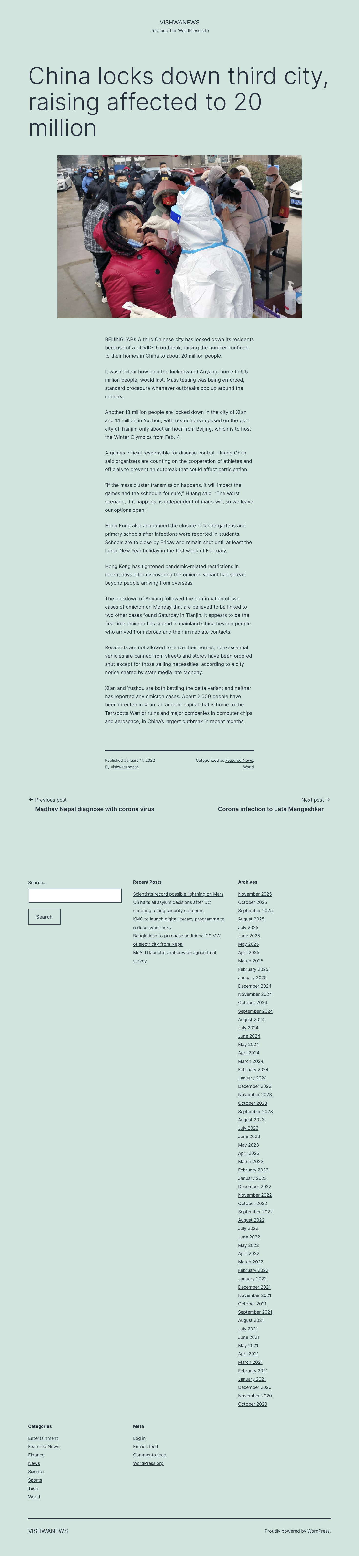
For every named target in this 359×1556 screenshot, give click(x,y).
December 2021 (254, 1287)
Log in (139, 1438)
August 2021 (251, 1320)
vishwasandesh (125, 766)
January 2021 (252, 1379)
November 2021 (254, 1295)
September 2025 (255, 910)
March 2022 (250, 1261)
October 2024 (252, 1002)
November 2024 (255, 994)
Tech (33, 1488)
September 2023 (255, 1111)
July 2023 (248, 1128)
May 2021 (248, 1345)
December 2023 (254, 1086)
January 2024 (252, 1077)
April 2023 (248, 1153)
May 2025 (248, 944)
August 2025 (251, 918)
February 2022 (253, 1270)
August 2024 (251, 1019)
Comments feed (149, 1454)
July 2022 (248, 1228)
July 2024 (248, 1027)
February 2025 (253, 969)
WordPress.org (148, 1463)
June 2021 (248, 1337)
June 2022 (249, 1236)
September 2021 (255, 1312)
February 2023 (253, 1169)
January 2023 (252, 1178)
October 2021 (252, 1303)
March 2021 (250, 1362)
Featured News (239, 760)
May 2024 (248, 1044)
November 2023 (255, 1094)
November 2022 (255, 1195)
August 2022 (251, 1220)
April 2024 (249, 1052)
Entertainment (43, 1438)
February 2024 (253, 1069)
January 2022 (252, 1278)
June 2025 (249, 935)
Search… (37, 882)
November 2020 (255, 1395)
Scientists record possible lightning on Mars (178, 894)
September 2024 (255, 1011)
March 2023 (250, 1161)
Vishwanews (180, 22)
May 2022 (248, 1245)
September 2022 (255, 1211)
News (34, 1463)
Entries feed (145, 1446)
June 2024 (249, 1036)
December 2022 (254, 1186)
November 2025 (255, 894)
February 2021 (253, 1370)
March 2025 (250, 960)
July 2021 (248, 1328)
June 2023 (249, 1136)
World (248, 766)
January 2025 (252, 977)
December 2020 (254, 1387)
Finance (36, 1454)
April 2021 (248, 1353)
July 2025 (248, 927)
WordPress (318, 1530)
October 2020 (252, 1404)
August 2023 (251, 1119)
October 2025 (252, 902)
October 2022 (252, 1203)
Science (36, 1471)
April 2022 (248, 1253)
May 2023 (248, 1144)
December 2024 (255, 985)
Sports (35, 1480)
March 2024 (251, 1061)
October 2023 (252, 1103)
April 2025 (248, 952)
